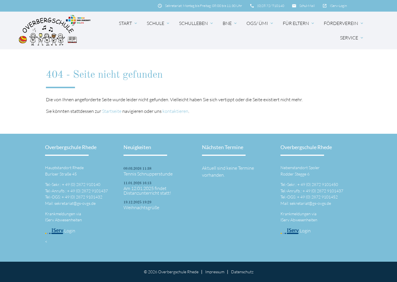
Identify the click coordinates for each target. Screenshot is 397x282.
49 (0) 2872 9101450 (319, 184)
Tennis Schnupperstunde (148, 173)
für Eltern (299, 23)
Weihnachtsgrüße (141, 207)
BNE (230, 23)
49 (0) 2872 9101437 (89, 190)
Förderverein (344, 23)
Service (352, 38)
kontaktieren (175, 111)
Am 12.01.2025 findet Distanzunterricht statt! (147, 190)
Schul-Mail (307, 5)
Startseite (111, 111)
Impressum (214, 271)
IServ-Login (338, 5)
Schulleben (196, 23)
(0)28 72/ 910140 (270, 5)
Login (69, 231)
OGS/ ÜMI (260, 23)
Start (128, 23)
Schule (158, 23)
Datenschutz (242, 271)
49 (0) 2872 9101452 (319, 196)
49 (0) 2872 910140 (82, 184)
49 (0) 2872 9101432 (83, 196)
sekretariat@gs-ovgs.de (75, 203)
